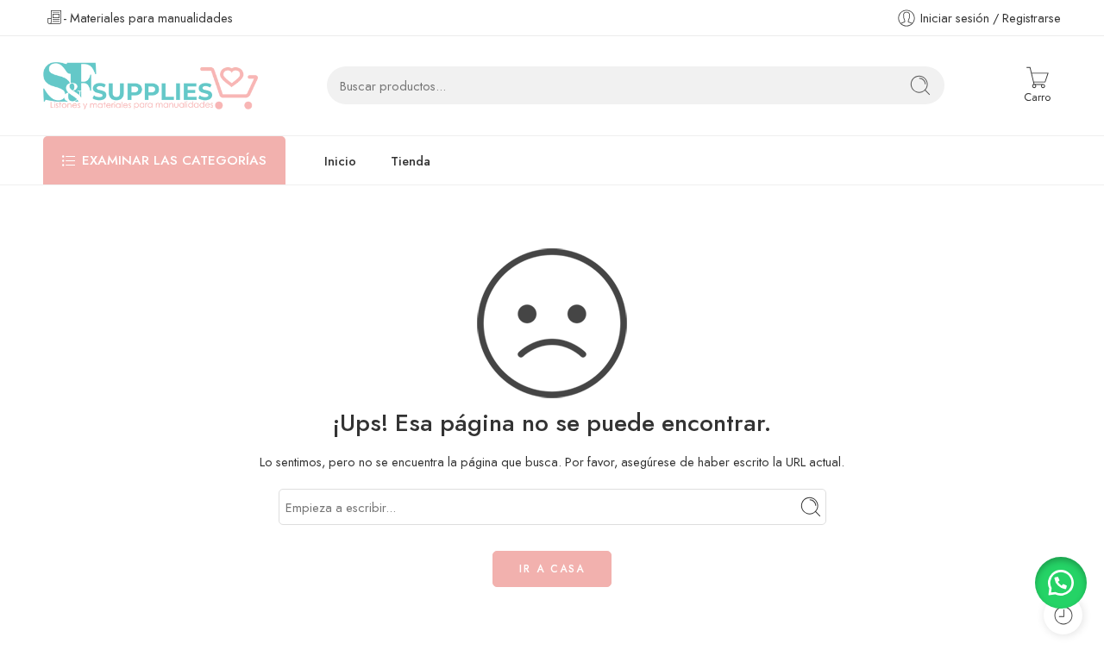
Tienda (410, 161)
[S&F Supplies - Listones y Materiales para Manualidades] (150, 85)
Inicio (340, 161)
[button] (1061, 583)
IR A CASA (552, 569)
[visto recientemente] (1063, 615)
